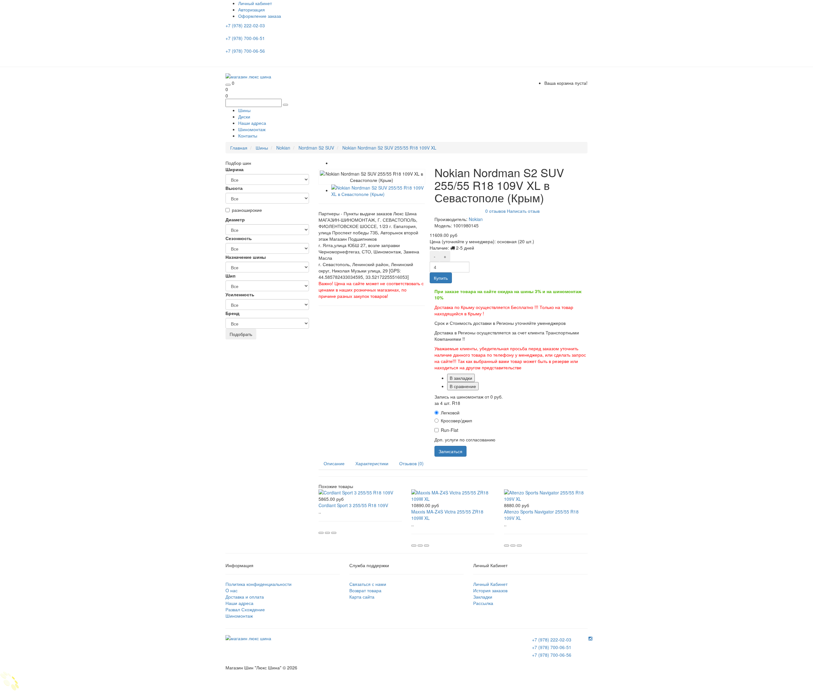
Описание (334, 463)
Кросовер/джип (456, 420)
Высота (234, 188)
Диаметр (235, 219)
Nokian (283, 147)
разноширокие (247, 210)
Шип (230, 275)
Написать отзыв (523, 210)
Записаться (450, 451)
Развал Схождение (245, 609)
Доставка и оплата (244, 597)
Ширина (234, 169)
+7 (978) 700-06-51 (245, 38)
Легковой (450, 412)
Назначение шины (245, 257)
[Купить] (321, 533)
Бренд (232, 313)
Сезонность (238, 238)
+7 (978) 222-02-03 (245, 25)
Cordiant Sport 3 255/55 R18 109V (353, 505)
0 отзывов (495, 210)
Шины (244, 110)
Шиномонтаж (251, 129)
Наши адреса (252, 123)
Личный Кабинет (490, 584)
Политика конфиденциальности (258, 584)
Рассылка (483, 603)
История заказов (490, 590)
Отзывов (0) (411, 463)
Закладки (482, 597)
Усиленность (239, 294)
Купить (441, 278)
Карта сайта (361, 597)
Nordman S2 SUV (316, 147)
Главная (238, 147)
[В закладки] (327, 533)
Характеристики (371, 463)
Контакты (247, 135)
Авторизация (251, 9)
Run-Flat (449, 430)
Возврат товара (365, 590)
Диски (244, 116)
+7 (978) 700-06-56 (245, 51)
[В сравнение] (333, 533)
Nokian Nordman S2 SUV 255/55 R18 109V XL (389, 147)
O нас (231, 590)
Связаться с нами (367, 584)
